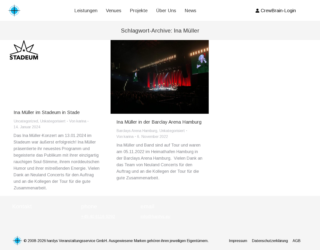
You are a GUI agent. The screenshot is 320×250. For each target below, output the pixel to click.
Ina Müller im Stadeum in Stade (47, 112)
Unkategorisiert (53, 121)
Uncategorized (26, 121)
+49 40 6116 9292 (98, 216)
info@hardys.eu (155, 216)
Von (77, 121)
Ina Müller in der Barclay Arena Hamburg (158, 122)
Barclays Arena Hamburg (136, 131)
